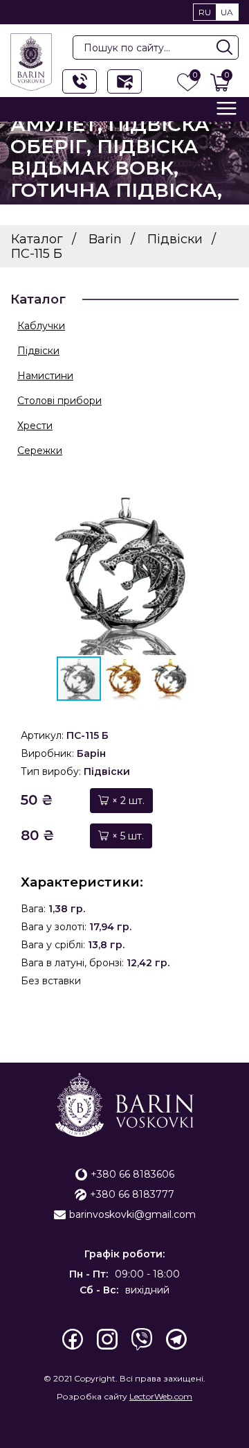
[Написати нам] (124, 81)
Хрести (35, 425)
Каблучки (41, 326)
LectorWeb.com (160, 1396)
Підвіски (38, 350)
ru (205, 12)
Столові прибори (59, 400)
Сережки (39, 450)
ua (227, 12)
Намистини (45, 375)
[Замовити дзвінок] (79, 81)
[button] (205, 571)
